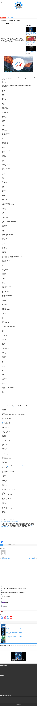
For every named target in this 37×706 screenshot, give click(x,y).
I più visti (5, 622)
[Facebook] (17, 704)
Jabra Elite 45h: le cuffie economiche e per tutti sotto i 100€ (14, 17)
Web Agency (2, 698)
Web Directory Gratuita (3, 693)
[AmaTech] (18, 5)
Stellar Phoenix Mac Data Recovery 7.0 (9, 332)
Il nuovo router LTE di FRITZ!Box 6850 (11, 624)
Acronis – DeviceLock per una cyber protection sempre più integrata (15, 639)
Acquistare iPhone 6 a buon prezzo (6, 558)
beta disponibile (8, 424)
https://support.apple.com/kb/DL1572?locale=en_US (13, 406)
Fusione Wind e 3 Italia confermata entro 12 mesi (31, 558)
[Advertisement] (18, 13)
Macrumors (11, 518)
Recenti (2, 622)
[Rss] (16, 704)
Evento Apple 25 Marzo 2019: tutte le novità (31, 52)
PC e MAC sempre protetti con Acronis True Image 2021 (31, 33)
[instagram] (20, 704)
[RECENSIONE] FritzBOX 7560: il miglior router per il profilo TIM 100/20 (30, 42)
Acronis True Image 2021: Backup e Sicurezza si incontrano (14, 632)
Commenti (9, 622)
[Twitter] (18, 704)
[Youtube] (19, 704)
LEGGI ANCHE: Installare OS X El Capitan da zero (10, 521)
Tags (12, 622)
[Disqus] (18, 572)
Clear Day (3, 422)
